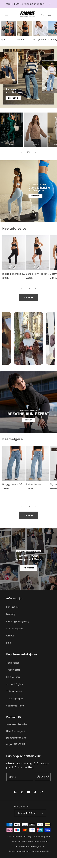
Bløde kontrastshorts (37, 273)
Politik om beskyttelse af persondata (30, 841)
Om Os (10, 635)
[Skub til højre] (35, 152)
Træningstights (14, 698)
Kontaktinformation (41, 851)
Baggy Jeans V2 (12, 484)
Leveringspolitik (38, 846)
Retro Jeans (33, 484)
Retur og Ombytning (17, 621)
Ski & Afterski (13, 677)
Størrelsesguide (14, 628)
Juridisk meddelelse (19, 851)
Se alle (28, 297)
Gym (3, 39)
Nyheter (20, 39)
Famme (18, 836)
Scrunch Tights (14, 684)
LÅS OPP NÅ (43, 776)
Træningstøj (13, 669)
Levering (11, 614)
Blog (8, 642)
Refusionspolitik (42, 836)
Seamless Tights (15, 705)
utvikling (27, 836)
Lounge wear (39, 39)
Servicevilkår (20, 846)
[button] (6, 14)
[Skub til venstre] (21, 152)
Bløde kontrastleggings (13, 273)
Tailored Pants (14, 691)
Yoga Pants (12, 662)
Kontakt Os (12, 607)
